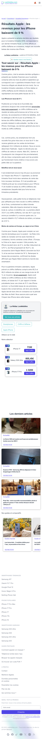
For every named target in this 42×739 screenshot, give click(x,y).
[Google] (8, 734)
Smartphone (10, 18)
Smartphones (8, 324)
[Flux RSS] (34, 734)
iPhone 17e (5, 616)
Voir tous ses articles (12, 317)
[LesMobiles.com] (9, 2)
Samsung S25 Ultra (9, 637)
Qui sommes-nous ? (9, 693)
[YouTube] (21, 734)
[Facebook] (12, 734)
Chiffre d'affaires (24, 324)
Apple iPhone (8, 330)
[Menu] (39, 3)
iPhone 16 (5, 620)
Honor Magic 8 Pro (9, 591)
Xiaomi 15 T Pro (7, 583)
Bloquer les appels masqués (12, 658)
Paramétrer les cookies (10, 685)
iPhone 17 (5, 612)
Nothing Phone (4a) (9, 595)
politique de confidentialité (32, 717)
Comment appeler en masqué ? (13, 650)
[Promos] (35, 3)
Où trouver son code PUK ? (12, 662)
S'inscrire (21, 712)
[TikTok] (16, 734)
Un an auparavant (20, 275)
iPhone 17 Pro (7, 608)
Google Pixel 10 (7, 587)
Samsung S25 (7, 641)
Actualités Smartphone (22, 18)
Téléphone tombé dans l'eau (12, 654)
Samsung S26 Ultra (9, 629)
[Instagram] (29, 734)
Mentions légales (8, 675)
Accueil (4, 18)
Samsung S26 (7, 633)
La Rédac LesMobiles (11, 55)
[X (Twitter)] (25, 734)
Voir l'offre (30, 351)
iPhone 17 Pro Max (8, 604)
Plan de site (6, 689)
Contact (4, 671)
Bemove (9, 729)
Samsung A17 (6, 579)
